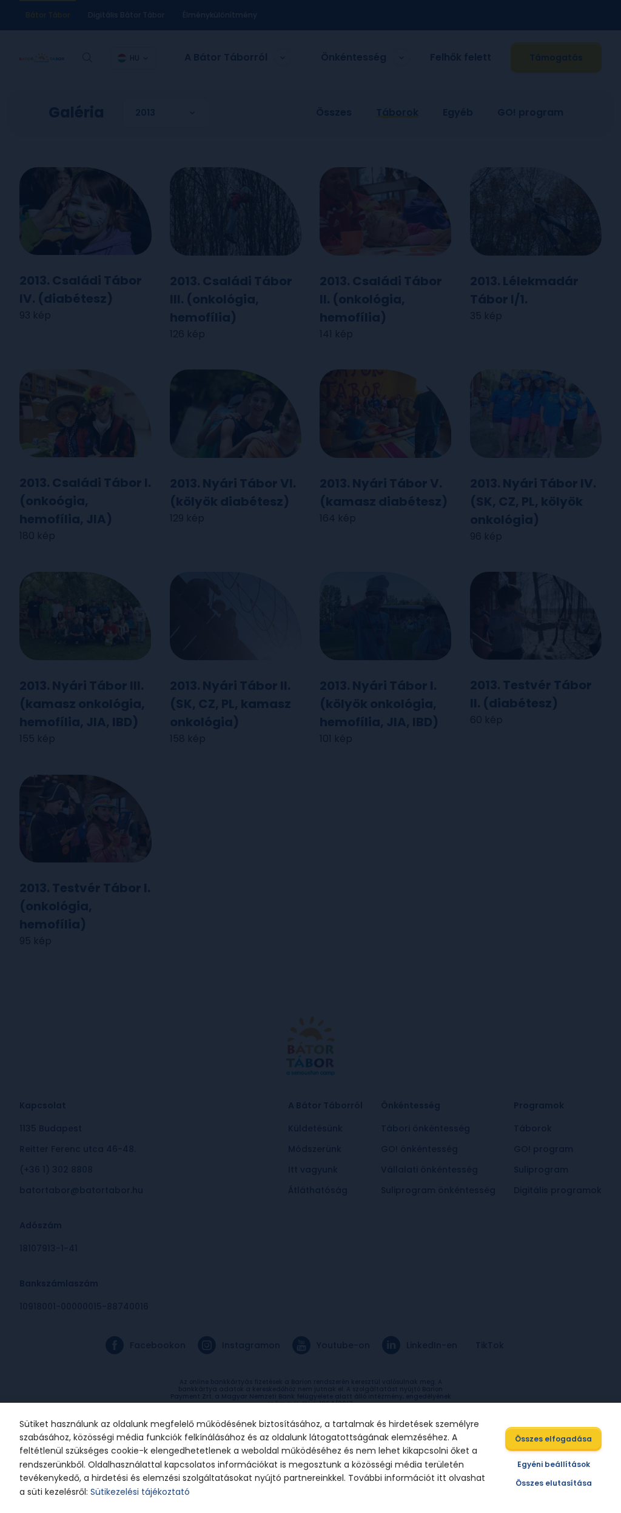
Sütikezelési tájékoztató (140, 1492)
